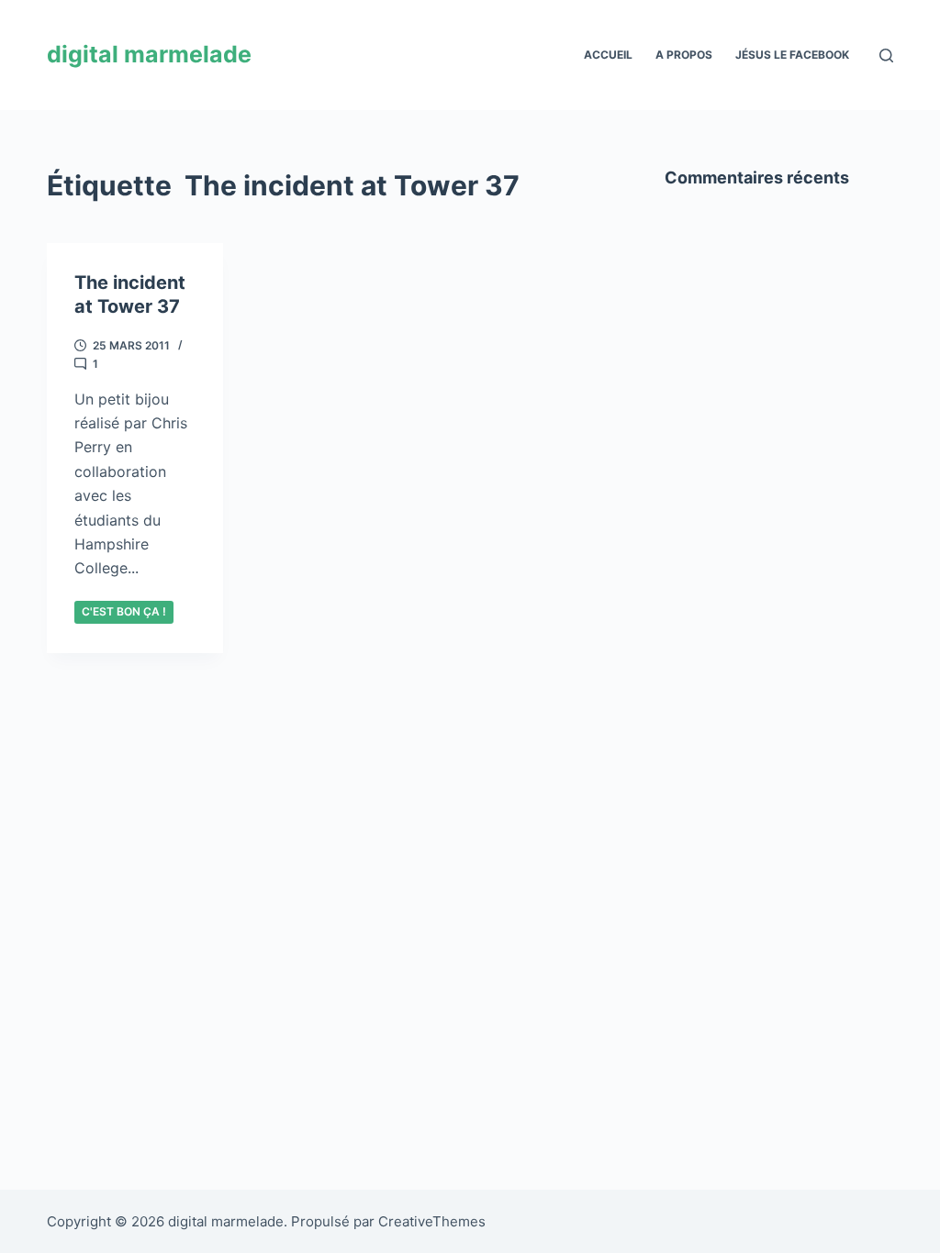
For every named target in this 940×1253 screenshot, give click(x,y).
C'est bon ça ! (124, 611)
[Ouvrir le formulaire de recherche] (886, 55)
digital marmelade (149, 54)
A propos (683, 54)
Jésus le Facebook (792, 54)
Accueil (608, 54)
